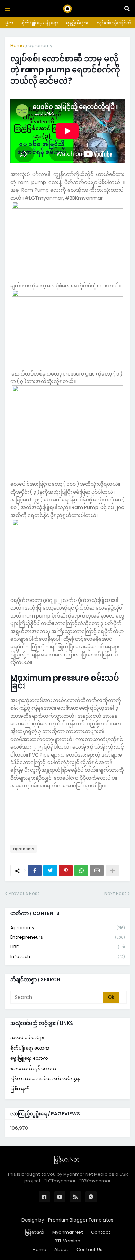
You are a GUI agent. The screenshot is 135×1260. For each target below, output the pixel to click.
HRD (67, 946)
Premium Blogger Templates (81, 1220)
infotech (67, 956)
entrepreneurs (67, 937)
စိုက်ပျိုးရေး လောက (30, 1048)
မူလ (9, 22)
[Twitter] (50, 870)
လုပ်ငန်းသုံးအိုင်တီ (114, 22)
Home (17, 45)
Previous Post (24, 893)
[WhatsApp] (81, 870)
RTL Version (67, 1240)
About (61, 1249)
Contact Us (89, 1249)
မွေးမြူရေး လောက (29, 1058)
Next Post (115, 893)
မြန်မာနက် (20, 1089)
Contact (100, 1232)
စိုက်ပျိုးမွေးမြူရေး (39, 22)
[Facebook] (35, 870)
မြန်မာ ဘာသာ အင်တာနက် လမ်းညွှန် (45, 1078)
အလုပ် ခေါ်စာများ (27, 1037)
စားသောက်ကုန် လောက (33, 1068)
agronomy (40, 45)
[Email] (97, 870)
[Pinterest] (66, 870)
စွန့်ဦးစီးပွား (77, 22)
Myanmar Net (67, 1232)
